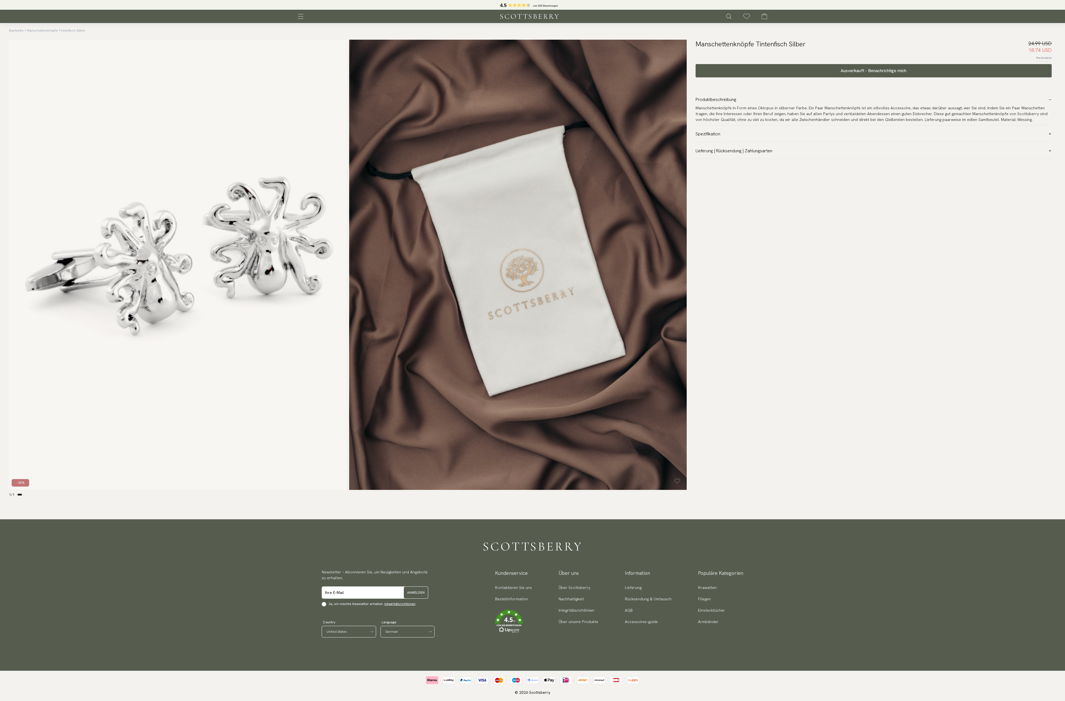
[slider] (532, 5)
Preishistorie (1044, 58)
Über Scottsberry (574, 587)
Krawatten (707, 587)
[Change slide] (19, 494)
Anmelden (416, 592)
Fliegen (704, 598)
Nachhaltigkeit (571, 598)
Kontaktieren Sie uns (513, 587)
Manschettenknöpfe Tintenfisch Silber (56, 30)
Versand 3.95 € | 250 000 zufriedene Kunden (532, 5)
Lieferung (633, 587)
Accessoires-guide (641, 621)
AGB (629, 610)
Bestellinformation (511, 598)
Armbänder (708, 621)
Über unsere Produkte (578, 621)
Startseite (16, 30)
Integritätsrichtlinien (399, 604)
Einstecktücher (711, 610)
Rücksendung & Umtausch (648, 598)
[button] (513, 621)
